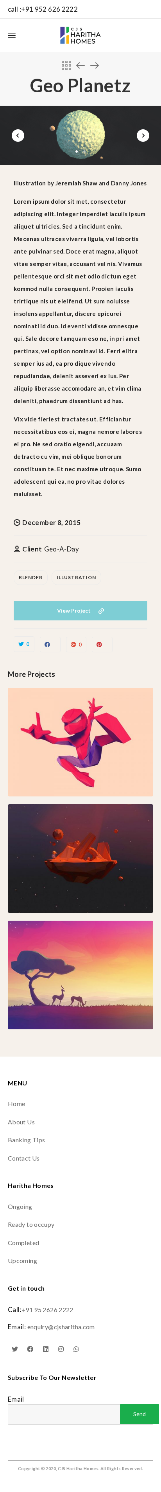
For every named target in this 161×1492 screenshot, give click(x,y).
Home (16, 1103)
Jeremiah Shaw (76, 183)
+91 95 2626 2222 (47, 1309)
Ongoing (20, 1206)
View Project (74, 610)
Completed (23, 1242)
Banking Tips (26, 1139)
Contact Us (24, 1158)
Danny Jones (129, 183)
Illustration (76, 577)
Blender (31, 577)
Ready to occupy (31, 1224)
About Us (21, 1122)
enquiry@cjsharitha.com (61, 1326)
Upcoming (22, 1260)
